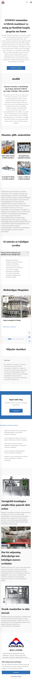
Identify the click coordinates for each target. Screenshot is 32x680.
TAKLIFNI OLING (16, 68)
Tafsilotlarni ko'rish (8, 147)
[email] (29, 341)
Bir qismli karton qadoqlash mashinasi (24, 157)
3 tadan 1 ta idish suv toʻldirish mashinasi (24, 178)
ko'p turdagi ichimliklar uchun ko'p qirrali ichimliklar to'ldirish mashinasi (15, 439)
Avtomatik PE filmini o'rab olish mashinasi (8, 178)
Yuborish (16, 411)
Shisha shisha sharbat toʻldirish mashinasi (8, 157)
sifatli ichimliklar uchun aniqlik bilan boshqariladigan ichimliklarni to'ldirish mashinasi (15, 432)
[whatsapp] (29, 337)
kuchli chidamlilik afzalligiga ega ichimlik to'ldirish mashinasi (14, 452)
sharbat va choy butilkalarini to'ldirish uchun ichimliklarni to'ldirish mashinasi (16, 458)
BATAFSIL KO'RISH (9, 327)
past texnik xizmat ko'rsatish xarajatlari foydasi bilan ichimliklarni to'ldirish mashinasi (15, 445)
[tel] (29, 333)
